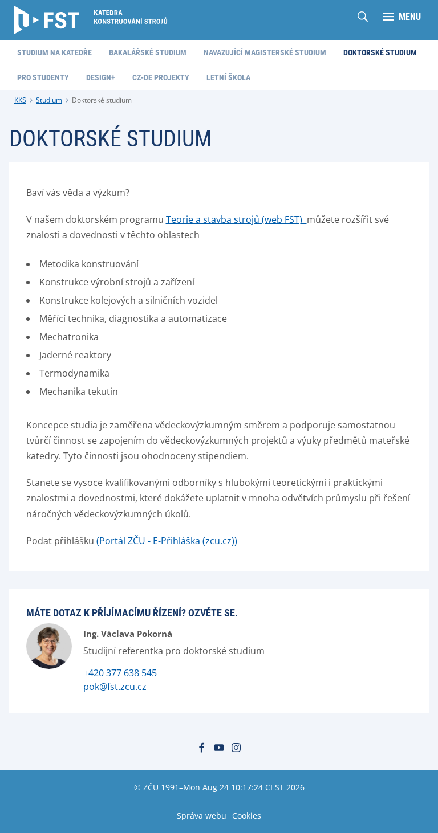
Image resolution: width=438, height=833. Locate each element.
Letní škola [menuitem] (228, 77)
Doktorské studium (102, 100)
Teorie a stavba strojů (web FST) (236, 219)
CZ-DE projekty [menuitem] (160, 77)
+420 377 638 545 (120, 673)
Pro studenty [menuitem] (43, 77)
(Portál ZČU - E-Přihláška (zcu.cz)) (166, 540)
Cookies (246, 815)
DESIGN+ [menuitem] (100, 77)
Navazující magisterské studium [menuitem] (265, 52)
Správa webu (201, 815)
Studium (49, 100)
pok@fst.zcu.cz (115, 686)
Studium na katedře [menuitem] (54, 52)
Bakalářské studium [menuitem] (147, 52)
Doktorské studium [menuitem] (380, 52)
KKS (20, 100)
